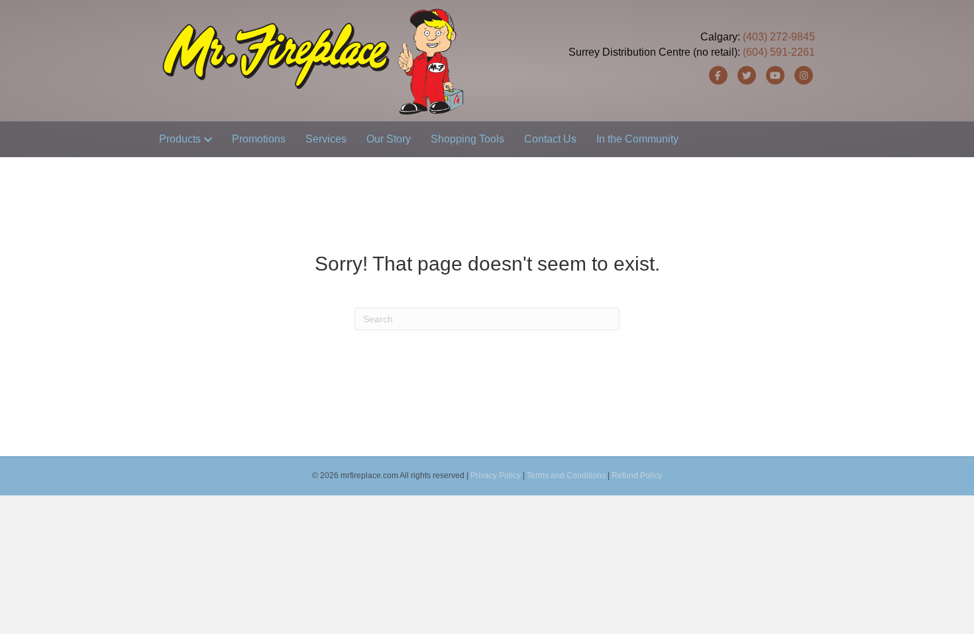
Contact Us (550, 139)
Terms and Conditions (566, 475)
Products (180, 139)
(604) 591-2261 (779, 52)
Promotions (259, 139)
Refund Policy (637, 475)
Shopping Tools (467, 139)
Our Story (388, 139)
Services (326, 139)
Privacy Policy (495, 475)
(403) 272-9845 (779, 36)
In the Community (637, 139)
